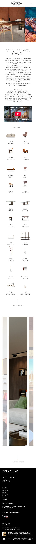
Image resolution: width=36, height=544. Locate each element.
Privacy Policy (6, 523)
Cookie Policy (5, 525)
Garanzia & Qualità (7, 503)
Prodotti (4, 492)
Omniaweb (17, 529)
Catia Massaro (15, 528)
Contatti (4, 499)
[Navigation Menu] (31, 3)
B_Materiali (5, 494)
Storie (3, 497)
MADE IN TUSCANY (20, 532)
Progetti (4, 495)
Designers (5, 489)
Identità (4, 487)
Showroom (5, 490)
